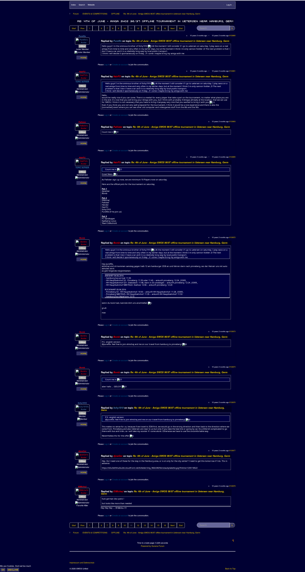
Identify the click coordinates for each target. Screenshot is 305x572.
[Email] (92, 558)
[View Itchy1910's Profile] (82, 407)
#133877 (232, 450)
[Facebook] (72, 558)
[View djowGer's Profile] (82, 455)
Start (74, 28)
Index (73, 4)
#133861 (232, 71)
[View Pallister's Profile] (82, 126)
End (181, 28)
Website (91, 4)
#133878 (232, 486)
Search (82, 4)
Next (173, 28)
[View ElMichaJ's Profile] (82, 491)
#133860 (232, 35)
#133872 (232, 237)
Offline (82, 46)
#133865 (232, 157)
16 (165, 28)
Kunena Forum (158, 545)
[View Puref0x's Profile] (82, 40)
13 (145, 28)
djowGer (82, 451)
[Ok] (2, 570)
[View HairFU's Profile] (82, 76)
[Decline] (13, 570)
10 (125, 28)
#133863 (232, 121)
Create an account (120, 64)
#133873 (232, 331)
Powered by (146, 545)
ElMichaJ (82, 486)
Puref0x (82, 36)
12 (138, 28)
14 (151, 28)
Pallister (82, 122)
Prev (82, 28)
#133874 (232, 367)
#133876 (232, 402)
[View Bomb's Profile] (82, 242)
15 (158, 28)
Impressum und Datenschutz (82, 562)
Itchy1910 (82, 403)
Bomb (82, 238)
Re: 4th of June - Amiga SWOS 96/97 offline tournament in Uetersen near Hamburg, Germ (180, 41)
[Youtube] (85, 558)
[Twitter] (79, 558)
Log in (106, 64)
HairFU (82, 71)
